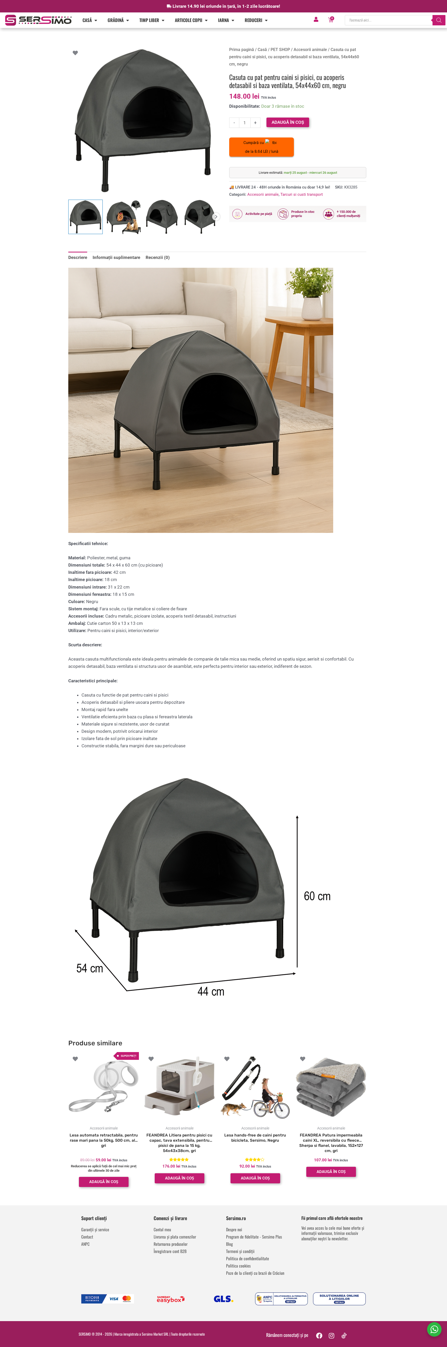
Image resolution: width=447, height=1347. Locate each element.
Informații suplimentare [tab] (116, 257)
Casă (87, 20)
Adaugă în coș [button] (103, 1181)
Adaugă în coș (288, 122)
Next (216, 217)
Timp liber (149, 20)
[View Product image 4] (200, 217)
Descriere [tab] (77, 257)
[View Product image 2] (124, 217)
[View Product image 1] (85, 217)
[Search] (439, 20)
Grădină (116, 20)
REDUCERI (253, 20)
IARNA (223, 20)
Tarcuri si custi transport (301, 194)
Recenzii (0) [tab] (158, 257)
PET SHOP (280, 49)
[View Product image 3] (162, 217)
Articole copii (188, 20)
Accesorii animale (310, 49)
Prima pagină (241, 49)
